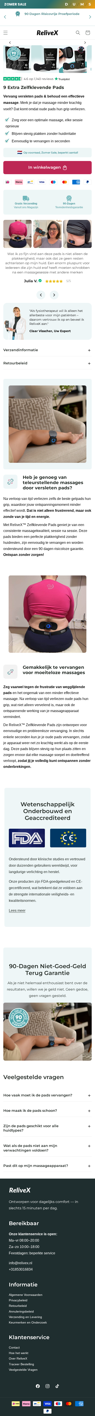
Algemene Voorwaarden (25, 1295)
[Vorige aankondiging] (5, 17)
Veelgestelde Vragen (23, 1369)
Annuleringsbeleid (21, 1311)
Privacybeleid (18, 1300)
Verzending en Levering (25, 1317)
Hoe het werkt (18, 1353)
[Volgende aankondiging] (90, 17)
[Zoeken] (78, 33)
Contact (14, 1347)
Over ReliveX (18, 1358)
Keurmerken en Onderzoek (28, 1322)
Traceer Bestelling (21, 1364)
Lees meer (17, 910)
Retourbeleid (18, 1305)
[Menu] (5, 33)
